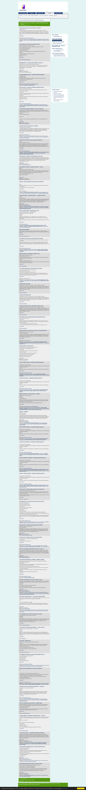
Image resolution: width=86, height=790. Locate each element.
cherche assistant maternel (58, 53)
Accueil (20, 15)
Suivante (29, 779)
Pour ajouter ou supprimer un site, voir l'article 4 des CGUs (29, 784)
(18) (59, 55)
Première (22, 779)
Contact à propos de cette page (54, 783)
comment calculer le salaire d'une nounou (42, 39)
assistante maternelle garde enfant (26, 153)
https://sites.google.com (25, 774)
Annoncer (51, 15)
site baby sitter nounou (38, 775)
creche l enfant (36, 341)
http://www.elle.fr (24, 266)
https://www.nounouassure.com (26, 103)
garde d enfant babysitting (45, 546)
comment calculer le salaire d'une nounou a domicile (31, 592)
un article (46, 15)
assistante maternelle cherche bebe (41, 665)
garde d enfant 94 (41, 453)
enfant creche (58, 13)
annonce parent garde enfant (59, 96)
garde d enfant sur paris (28, 374)
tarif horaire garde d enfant (28, 249)
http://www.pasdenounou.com (26, 520)
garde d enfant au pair (34, 193)
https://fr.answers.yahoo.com (25, 248)
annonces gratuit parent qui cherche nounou (58, 100)
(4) (58, 51)
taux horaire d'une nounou (37, 760)
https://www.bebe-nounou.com (26, 576)
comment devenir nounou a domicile (28, 207)
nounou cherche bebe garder (39, 666)
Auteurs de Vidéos (34, 15)
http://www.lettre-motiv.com (25, 713)
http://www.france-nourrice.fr (25, 59)
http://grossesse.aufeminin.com (26, 759)
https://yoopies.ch (24, 328)
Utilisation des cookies (45, 783)
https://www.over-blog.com (25, 134)
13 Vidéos (25, 25)
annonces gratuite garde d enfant (27, 423)
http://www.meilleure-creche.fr (26, 164)
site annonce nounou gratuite (45, 684)
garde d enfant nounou (37, 374)
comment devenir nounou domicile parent (39, 207)
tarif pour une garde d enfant (39, 105)
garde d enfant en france (24, 390)
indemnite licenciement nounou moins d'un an (30, 39)
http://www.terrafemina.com (25, 591)
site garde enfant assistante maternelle (34, 409)
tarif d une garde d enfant (28, 105)
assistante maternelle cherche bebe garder (30, 665)
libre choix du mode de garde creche (28, 610)
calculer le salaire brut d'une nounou (41, 593)
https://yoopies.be (24, 292)
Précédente (26, 779)
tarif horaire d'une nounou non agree (31, 761)
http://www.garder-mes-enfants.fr (26, 372)
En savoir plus (64, 788)
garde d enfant (22, 13)
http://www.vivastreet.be (25, 421)
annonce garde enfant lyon (26, 227)
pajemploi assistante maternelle (24, 40)
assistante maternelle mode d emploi (25, 280)
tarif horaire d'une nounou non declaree (32, 250)
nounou (49, 13)
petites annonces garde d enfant (40, 683)
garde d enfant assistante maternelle (31, 104)
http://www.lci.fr (23, 638)
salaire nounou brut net (45, 760)
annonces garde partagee (39, 522)
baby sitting (40, 13)
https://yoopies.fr (24, 314)
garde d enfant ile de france (28, 389)
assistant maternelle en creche (42, 279)
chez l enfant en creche (36, 280)
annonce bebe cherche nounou (30, 666)
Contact (55, 15)
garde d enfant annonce (26, 193)
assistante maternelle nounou (29, 577)
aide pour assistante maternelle (25, 776)
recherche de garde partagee (31, 522)
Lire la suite (21, 35)
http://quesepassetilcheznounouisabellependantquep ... (30, 406)
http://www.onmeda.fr (24, 730)
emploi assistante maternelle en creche (30, 279)
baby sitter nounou (45, 775)
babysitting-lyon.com (24, 224)
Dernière (33, 779)
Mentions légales (25, 783)
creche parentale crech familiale (28, 341)
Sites (29, 15)
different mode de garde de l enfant (30, 742)
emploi (31, 13)
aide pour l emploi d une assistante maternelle (32, 407)
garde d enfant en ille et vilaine (28, 438)
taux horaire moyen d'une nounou (28, 760)
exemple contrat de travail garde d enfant (35, 408)
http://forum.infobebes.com (25, 123)
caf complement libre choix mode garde (30, 609)
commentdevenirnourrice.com (26, 697)
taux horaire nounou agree (22, 761)
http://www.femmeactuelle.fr (25, 608)
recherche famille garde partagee (29, 521)
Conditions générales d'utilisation (34, 783)
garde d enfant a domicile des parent (38, 470)
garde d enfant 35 (22, 439)
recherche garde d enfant (44, 193)
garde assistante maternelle (35, 40)
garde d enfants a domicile (40, 439)
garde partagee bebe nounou (39, 610)
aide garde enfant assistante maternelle (32, 225)
